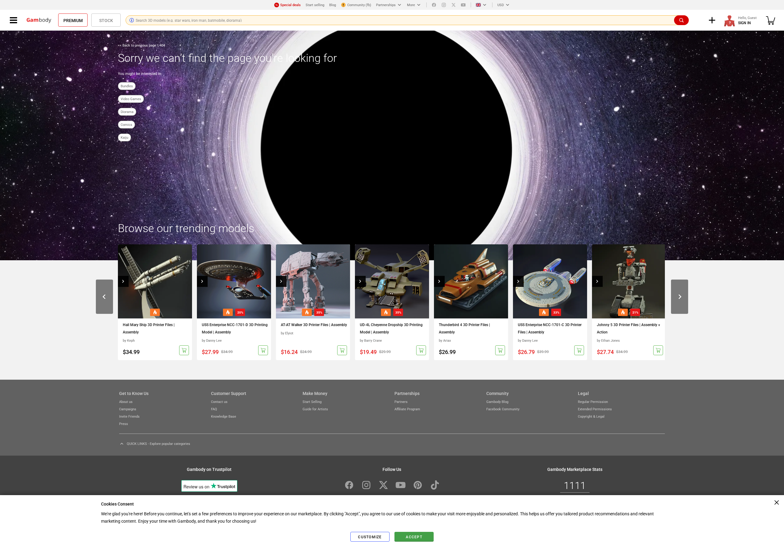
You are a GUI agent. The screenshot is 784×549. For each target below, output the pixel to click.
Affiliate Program (407, 409)
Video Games (131, 98)
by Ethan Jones (608, 340)
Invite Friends (129, 416)
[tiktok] (435, 485)
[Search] (681, 20)
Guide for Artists (315, 409)
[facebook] (434, 5)
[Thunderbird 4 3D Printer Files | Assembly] (471, 281)
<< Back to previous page (137, 45)
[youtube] (463, 5)
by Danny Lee (212, 340)
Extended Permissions (595, 409)
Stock (106, 20)
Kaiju (124, 137)
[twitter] (453, 5)
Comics (126, 124)
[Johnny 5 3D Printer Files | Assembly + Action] (629, 281)
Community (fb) (359, 4)
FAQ (214, 409)
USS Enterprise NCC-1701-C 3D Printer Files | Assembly (550, 328)
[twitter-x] (383, 485)
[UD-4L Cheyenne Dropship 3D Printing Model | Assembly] (392, 281)
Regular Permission (593, 401)
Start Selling (312, 401)
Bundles (127, 86)
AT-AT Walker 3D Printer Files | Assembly (314, 324)
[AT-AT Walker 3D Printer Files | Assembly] (313, 281)
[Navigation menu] (13, 20)
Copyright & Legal (591, 416)
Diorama (127, 111)
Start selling (315, 4)
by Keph (129, 340)
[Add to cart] (184, 350)
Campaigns (127, 409)
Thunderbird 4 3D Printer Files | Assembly (464, 328)
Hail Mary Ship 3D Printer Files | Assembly (149, 328)
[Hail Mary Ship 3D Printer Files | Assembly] (155, 281)
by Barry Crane (371, 340)
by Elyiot (287, 333)
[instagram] (444, 5)
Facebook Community (502, 409)
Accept (414, 537)
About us (126, 401)
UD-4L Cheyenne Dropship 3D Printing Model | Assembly (391, 328)
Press (123, 423)
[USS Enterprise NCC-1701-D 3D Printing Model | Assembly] (234, 281)
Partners (401, 401)
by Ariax (445, 340)
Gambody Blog (497, 401)
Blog (332, 4)
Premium (73, 20)
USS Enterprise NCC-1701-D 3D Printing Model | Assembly (235, 328)
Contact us (219, 401)
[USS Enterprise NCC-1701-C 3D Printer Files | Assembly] (550, 281)
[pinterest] (418, 485)
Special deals (290, 4)
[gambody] (38, 20)
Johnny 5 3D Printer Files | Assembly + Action (628, 328)
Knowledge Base (223, 416)
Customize (370, 537)
